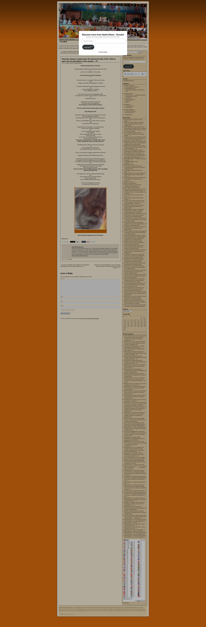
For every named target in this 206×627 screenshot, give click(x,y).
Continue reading (103, 52)
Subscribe (87, 47)
